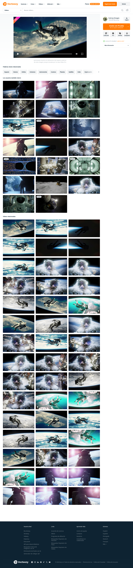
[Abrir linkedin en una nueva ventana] (38, 562)
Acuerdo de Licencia (57, 531)
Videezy (26, 536)
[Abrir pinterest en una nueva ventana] (41, 562)
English (105, 531)
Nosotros (79, 536)
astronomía (43, 72)
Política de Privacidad (99, 562)
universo (32, 72)
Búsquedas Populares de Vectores (59, 539)
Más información (109, 45)
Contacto (79, 533)
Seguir (127, 20)
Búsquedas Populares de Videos (59, 548)
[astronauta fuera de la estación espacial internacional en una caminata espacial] (18, 109)
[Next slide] (97, 72)
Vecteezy (26, 533)
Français (105, 541)
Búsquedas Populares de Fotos (59, 544)
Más (58, 4)
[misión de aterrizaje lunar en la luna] (51, 185)
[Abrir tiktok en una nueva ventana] (44, 562)
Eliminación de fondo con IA (32, 551)
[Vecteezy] (10, 4)
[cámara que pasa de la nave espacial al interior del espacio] (84, 166)
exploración (88, 72)
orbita (24, 72)
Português (106, 536)
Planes (87, 4)
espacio (6, 72)
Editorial (50, 4)
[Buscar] (122, 10)
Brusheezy (27, 531)
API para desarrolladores (31, 544)
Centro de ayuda (82, 531)
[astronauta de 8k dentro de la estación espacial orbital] (84, 109)
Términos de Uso (87, 562)
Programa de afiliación (58, 536)
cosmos (53, 72)
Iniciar (124, 4)
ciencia (15, 72)
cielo (79, 72)
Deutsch (105, 539)
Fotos (32, 4)
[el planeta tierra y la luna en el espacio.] (51, 204)
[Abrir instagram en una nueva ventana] (35, 562)
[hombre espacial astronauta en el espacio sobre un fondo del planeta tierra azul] (18, 147)
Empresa (26, 539)
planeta (62, 72)
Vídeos (41, 4)
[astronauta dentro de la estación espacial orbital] (84, 90)
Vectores (23, 4)
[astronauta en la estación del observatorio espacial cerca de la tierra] (51, 109)
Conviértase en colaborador (81, 539)
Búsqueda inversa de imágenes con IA (30, 547)
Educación (27, 541)
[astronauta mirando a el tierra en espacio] (18, 185)
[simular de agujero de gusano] (19, 166)
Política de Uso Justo (112, 562)
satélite (71, 72)
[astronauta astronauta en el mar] (84, 128)
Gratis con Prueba (116, 27)
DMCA (53, 533)
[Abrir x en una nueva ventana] (46, 562)
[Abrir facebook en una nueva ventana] (32, 562)
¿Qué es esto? (120, 41)
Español (105, 533)
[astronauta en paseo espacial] (51, 458)
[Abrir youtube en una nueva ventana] (49, 562)
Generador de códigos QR (32, 554)
